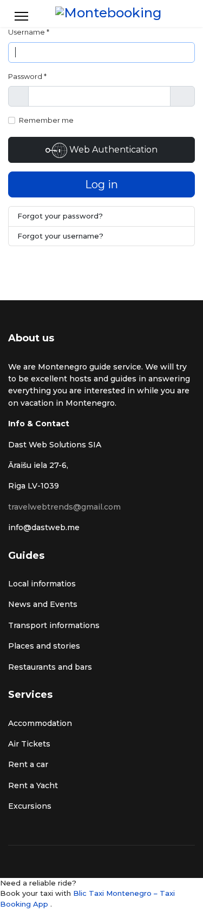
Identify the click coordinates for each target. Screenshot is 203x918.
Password (27, 76)
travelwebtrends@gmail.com (64, 507)
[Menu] (21, 16)
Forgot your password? (60, 216)
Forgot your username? (60, 236)
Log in (101, 184)
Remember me (46, 120)
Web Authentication (112, 149)
